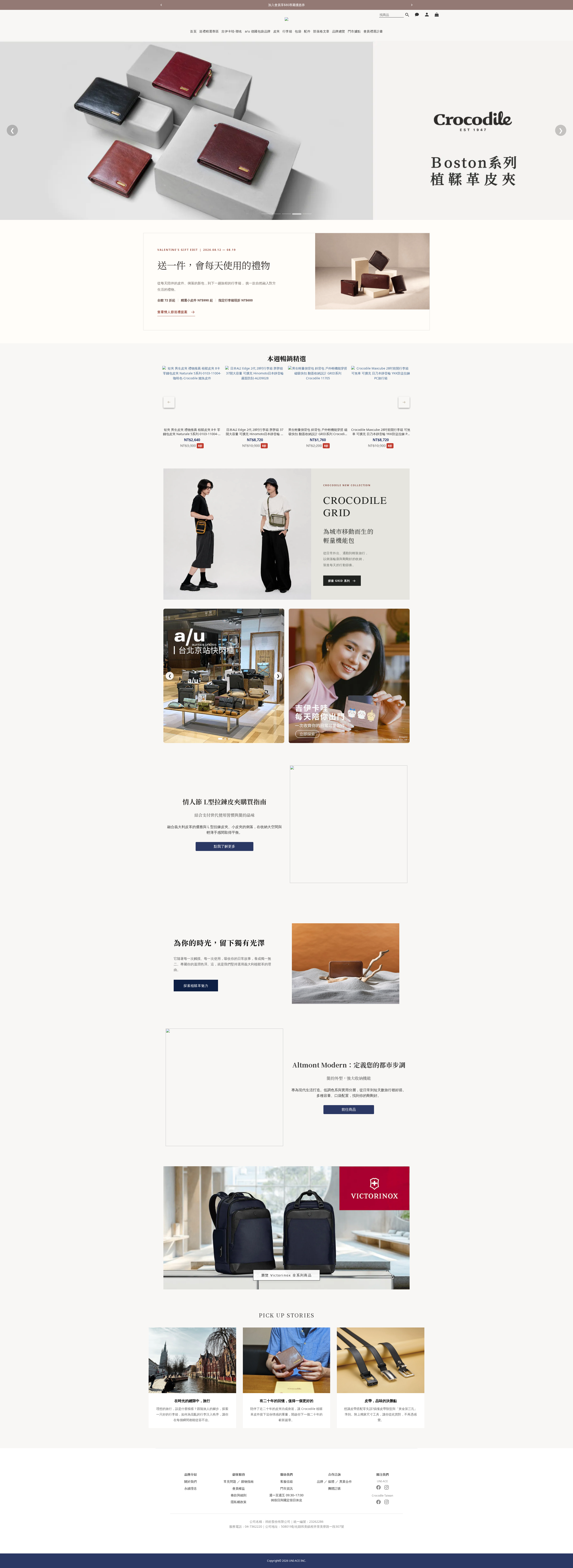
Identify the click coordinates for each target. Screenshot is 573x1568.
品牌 (320, 1481)
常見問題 (230, 1481)
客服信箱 (286, 1481)
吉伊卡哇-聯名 (231, 31)
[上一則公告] (161, 5)
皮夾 (276, 31)
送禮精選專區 (209, 31)
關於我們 (190, 1481)
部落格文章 (321, 31)
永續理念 (190, 1488)
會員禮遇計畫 (373, 31)
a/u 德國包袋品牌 (258, 31)
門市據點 (354, 31)
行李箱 (287, 31)
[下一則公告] (412, 5)
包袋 (298, 31)
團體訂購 (334, 1488)
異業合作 (345, 1481)
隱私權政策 (238, 1502)
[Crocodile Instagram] (386, 1502)
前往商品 (349, 1109)
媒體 (331, 1481)
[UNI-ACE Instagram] (386, 1487)
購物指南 (247, 1481)
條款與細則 (238, 1495)
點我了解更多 (224, 846)
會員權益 (238, 1488)
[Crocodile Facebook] (378, 1502)
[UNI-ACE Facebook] (378, 1487)
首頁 (193, 31)
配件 (307, 31)
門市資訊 (286, 1488)
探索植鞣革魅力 (196, 985)
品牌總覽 (338, 31)
